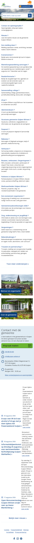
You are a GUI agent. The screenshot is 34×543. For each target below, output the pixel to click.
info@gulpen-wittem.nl (12, 356)
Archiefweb (10, 532)
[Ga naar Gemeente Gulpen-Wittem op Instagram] (18, 539)
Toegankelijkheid (16, 530)
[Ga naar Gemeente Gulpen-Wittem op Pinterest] (21, 539)
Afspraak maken (10, 345)
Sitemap (26, 530)
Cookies (6, 530)
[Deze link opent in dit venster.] (29, 2)
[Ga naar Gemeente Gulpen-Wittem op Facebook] (14, 539)
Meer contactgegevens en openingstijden (18, 375)
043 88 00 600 (9, 352)
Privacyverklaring (20, 532)
